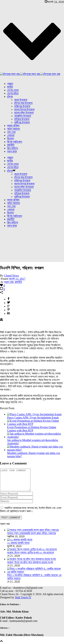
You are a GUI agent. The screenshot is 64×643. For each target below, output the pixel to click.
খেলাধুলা (10, 135)
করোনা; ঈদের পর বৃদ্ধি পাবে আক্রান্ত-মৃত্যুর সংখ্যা (30, 562)
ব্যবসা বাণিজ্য (13, 125)
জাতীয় (10, 86)
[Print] (1, 320)
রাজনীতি (10, 144)
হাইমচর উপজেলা (21, 119)
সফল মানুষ (12, 151)
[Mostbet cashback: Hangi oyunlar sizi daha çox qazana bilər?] (35, 449)
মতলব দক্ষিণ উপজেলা (24, 112)
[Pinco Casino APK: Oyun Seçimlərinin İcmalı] (34, 414)
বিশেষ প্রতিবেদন (14, 141)
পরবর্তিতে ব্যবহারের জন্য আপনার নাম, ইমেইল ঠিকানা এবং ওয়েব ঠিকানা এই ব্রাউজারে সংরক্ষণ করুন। (30, 509)
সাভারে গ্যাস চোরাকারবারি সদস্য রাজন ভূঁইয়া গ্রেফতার (31, 533)
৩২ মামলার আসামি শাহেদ (18, 542)
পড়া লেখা (11, 132)
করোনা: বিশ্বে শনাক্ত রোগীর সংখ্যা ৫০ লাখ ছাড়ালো (30, 552)
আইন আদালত (13, 128)
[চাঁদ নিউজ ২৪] (30, 73)
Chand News (11, 275)
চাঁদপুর (10, 96)
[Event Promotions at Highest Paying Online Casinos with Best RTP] (35, 423)
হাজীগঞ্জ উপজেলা (22, 122)
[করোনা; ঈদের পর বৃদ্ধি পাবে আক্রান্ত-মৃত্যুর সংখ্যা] (31, 559)
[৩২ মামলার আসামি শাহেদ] (19, 539)
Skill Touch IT (23, 597)
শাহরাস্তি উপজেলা (22, 115)
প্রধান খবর (8, 281)
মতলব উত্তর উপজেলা (24, 109)
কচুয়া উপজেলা (20, 99)
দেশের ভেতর (12, 90)
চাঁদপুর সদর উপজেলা (23, 103)
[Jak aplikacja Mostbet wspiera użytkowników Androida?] (35, 436)
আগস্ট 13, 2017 (17, 278)
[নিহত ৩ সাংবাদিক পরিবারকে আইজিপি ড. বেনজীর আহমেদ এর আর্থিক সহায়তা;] (35, 571)
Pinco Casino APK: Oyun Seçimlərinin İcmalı (33, 417)
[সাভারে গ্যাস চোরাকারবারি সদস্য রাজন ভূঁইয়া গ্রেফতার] (33, 529)
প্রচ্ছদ (10, 83)
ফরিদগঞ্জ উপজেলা (22, 106)
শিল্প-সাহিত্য (12, 148)
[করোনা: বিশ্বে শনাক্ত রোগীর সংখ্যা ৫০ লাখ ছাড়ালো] (32, 549)
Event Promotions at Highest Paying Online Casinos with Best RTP (31, 429)
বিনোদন (10, 138)
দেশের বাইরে (12, 93)
